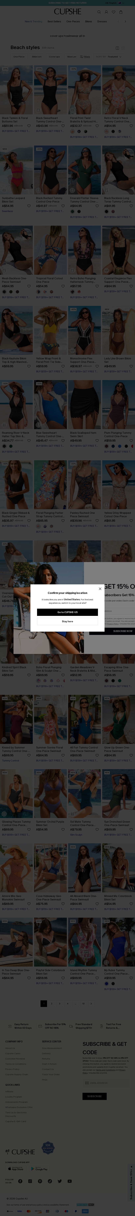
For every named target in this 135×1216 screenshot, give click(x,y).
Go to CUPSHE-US (67, 612)
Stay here (67, 621)
